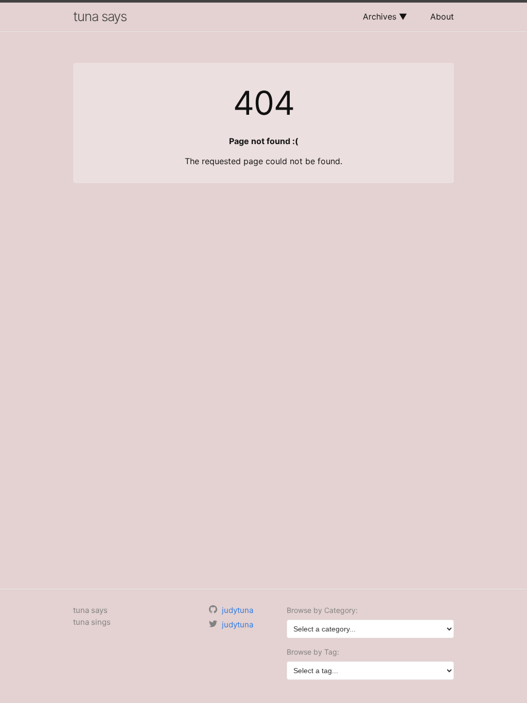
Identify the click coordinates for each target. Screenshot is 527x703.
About (442, 16)
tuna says (100, 16)
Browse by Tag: (313, 651)
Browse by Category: (322, 610)
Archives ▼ (385, 16)
